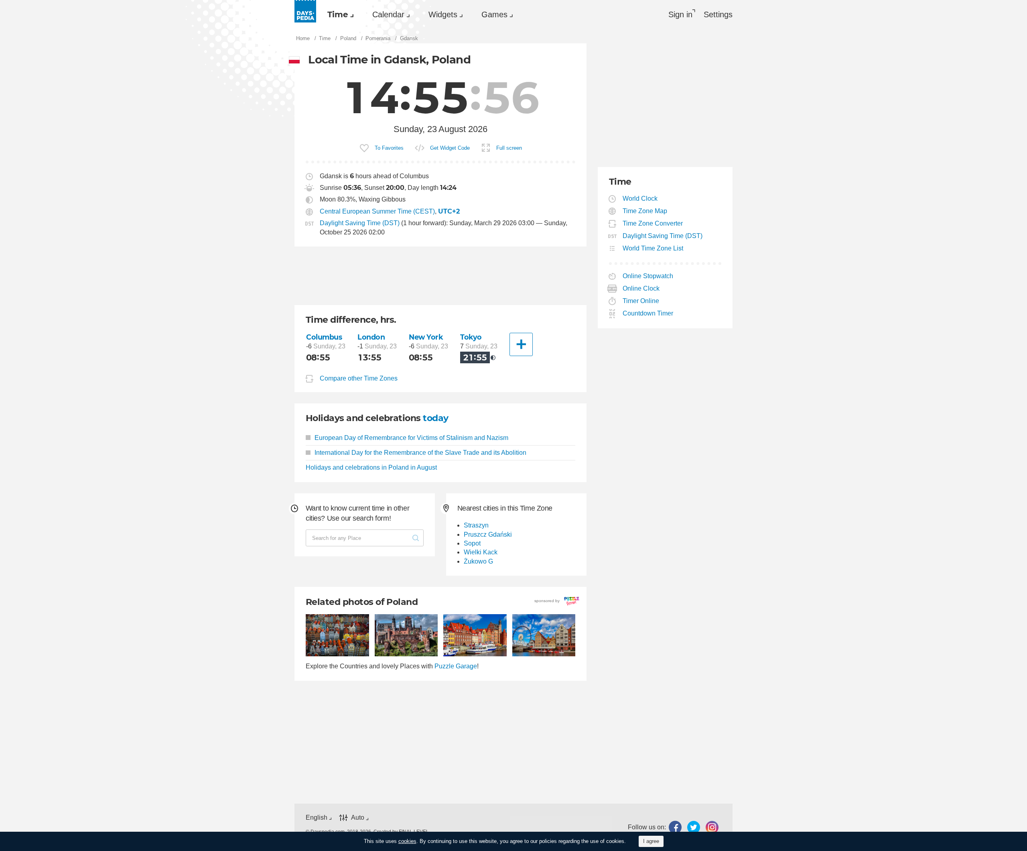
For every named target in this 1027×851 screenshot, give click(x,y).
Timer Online (641, 300)
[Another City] (521, 344)
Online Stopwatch (648, 276)
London (371, 337)
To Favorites (389, 148)
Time (337, 14)
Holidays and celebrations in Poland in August (371, 467)
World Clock (640, 198)
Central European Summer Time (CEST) (377, 211)
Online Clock (641, 288)
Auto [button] (357, 817)
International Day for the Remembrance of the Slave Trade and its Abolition (420, 452)
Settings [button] (718, 14)
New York (426, 337)
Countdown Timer (648, 313)
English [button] (316, 817)
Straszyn (476, 525)
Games (494, 14)
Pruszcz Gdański (488, 534)
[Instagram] (712, 827)
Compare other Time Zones (359, 378)
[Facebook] (675, 827)
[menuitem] (338, 14)
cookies (407, 841)
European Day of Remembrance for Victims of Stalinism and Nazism (411, 437)
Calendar (388, 14)
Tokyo (471, 337)
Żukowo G (478, 561)
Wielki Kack (480, 552)
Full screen (509, 148)
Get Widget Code (450, 148)
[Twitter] (693, 827)
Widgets (442, 14)
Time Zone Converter (653, 223)
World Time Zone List (653, 248)
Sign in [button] (680, 14)
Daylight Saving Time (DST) (360, 223)
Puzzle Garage (455, 666)
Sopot (472, 543)
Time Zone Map (645, 211)
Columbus (324, 337)
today (435, 418)
